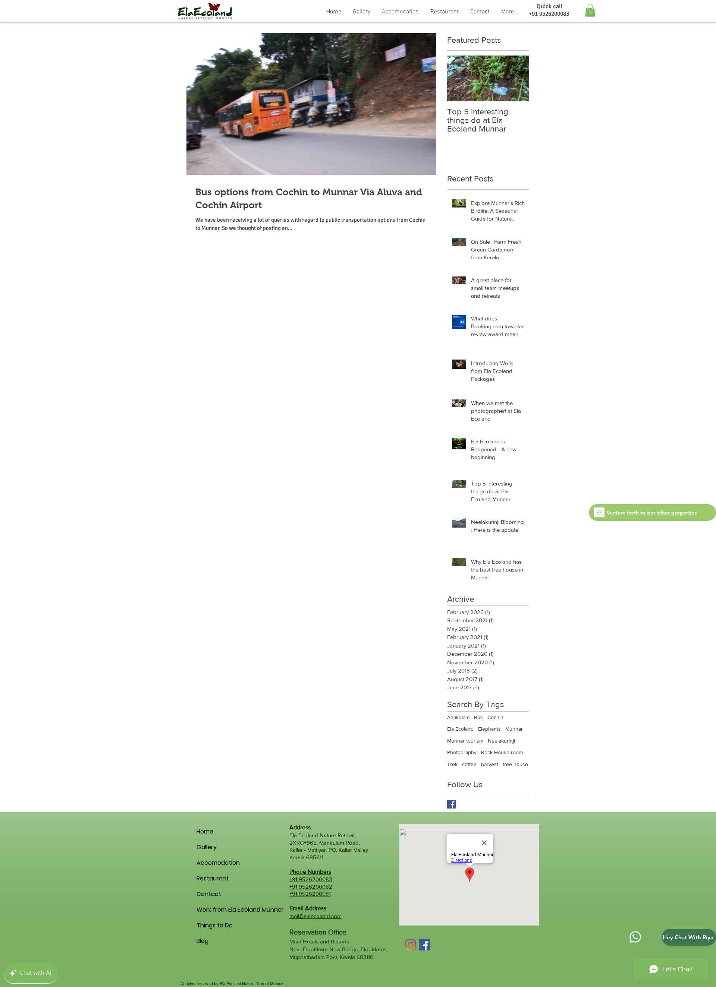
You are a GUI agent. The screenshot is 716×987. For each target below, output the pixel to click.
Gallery (207, 847)
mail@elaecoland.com (315, 916)
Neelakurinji (501, 741)
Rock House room (502, 752)
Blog (202, 941)
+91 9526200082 (310, 886)
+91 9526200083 (310, 879)
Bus (478, 717)
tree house (515, 764)
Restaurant (209, 878)
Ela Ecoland (460, 729)
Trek (452, 764)
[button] (400, 11)
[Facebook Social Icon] (424, 944)
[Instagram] (410, 944)
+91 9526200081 (310, 893)
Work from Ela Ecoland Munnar (209, 909)
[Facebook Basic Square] (451, 804)
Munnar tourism (465, 741)
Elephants (489, 729)
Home (205, 831)
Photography (462, 752)
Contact (209, 894)
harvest (489, 764)
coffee (469, 764)
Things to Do (209, 925)
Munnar (514, 729)
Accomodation (209, 862)
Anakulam (458, 717)
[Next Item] (517, 79)
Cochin (495, 717)
